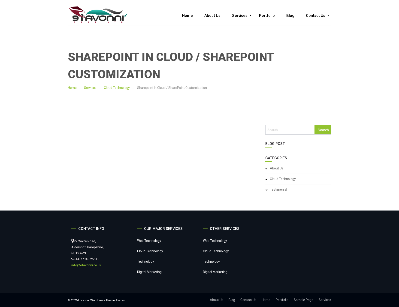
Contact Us (315, 15)
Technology (145, 261)
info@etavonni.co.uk (86, 265)
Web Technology (149, 241)
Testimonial (278, 189)
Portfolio (267, 15)
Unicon (121, 300)
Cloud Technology (117, 88)
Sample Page (303, 300)
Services (240, 15)
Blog (290, 15)
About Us (212, 15)
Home (187, 15)
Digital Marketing (149, 272)
